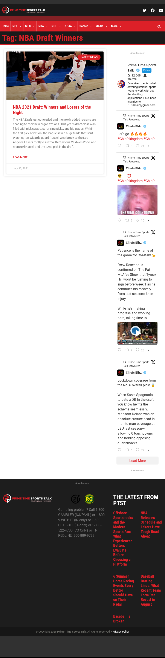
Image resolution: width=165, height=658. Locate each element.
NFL (14, 26)
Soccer (83, 26)
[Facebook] (153, 10)
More (114, 26)
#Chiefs (149, 139)
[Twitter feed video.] (137, 200)
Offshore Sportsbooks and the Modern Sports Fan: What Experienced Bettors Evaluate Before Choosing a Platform (123, 538)
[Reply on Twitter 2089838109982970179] (120, 450)
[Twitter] (145, 10)
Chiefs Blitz (134, 126)
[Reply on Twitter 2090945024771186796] (120, 146)
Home (5, 26)
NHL (54, 26)
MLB (28, 26)
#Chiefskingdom (130, 139)
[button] (159, 27)
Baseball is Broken (121, 618)
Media (99, 26)
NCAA (68, 26)
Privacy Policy (121, 631)
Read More (20, 157)
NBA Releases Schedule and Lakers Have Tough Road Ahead (151, 524)
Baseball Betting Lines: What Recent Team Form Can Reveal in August (151, 590)
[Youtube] (161, 10)
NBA (41, 26)
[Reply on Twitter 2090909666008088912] (120, 350)
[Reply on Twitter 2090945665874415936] (120, 221)
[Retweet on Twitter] (124, 115)
